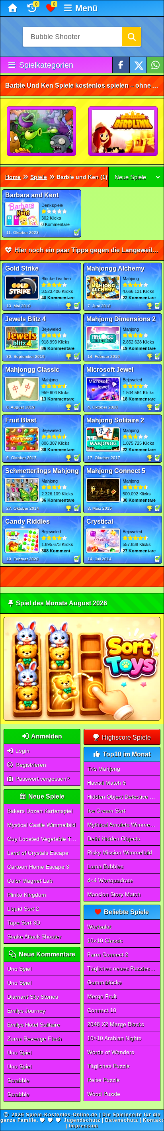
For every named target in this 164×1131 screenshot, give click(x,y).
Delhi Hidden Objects (113, 838)
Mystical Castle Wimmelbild (41, 825)
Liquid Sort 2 (23, 908)
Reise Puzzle (103, 1080)
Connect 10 (101, 1010)
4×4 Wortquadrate (110, 880)
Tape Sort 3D (23, 922)
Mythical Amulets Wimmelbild (123, 824)
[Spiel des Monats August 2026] (82, 719)
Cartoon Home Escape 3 (38, 867)
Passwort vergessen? (42, 779)
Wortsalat (99, 926)
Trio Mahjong (103, 769)
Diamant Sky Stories (32, 997)
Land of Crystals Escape (37, 853)
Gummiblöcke (104, 982)
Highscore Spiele (125, 737)
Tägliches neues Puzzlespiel (122, 968)
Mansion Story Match (114, 894)
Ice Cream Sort (106, 810)
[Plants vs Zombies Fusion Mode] (42, 131)
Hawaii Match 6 (106, 783)
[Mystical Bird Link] (123, 131)
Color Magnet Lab (30, 881)
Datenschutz (121, 1120)
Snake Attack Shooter (34, 936)
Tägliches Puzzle (108, 1066)
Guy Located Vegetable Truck (43, 839)
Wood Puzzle (103, 1094)
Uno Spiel (19, 969)
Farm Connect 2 (107, 954)
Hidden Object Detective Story (123, 796)
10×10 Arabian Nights (114, 1038)
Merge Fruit (102, 996)
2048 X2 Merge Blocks (115, 1024)
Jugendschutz (82, 1120)
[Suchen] (131, 37)
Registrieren (30, 765)
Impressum (83, 1126)
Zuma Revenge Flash (34, 1038)
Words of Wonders (110, 1052)
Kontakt (153, 1120)
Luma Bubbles (105, 866)
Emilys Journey (26, 1010)
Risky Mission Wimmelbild (119, 852)
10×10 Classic (105, 940)
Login (21, 751)
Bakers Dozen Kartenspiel (39, 811)
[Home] (13, 8)
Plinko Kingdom (26, 894)
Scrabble (18, 1080)
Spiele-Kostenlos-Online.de (62, 1114)
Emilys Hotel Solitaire (33, 1024)
